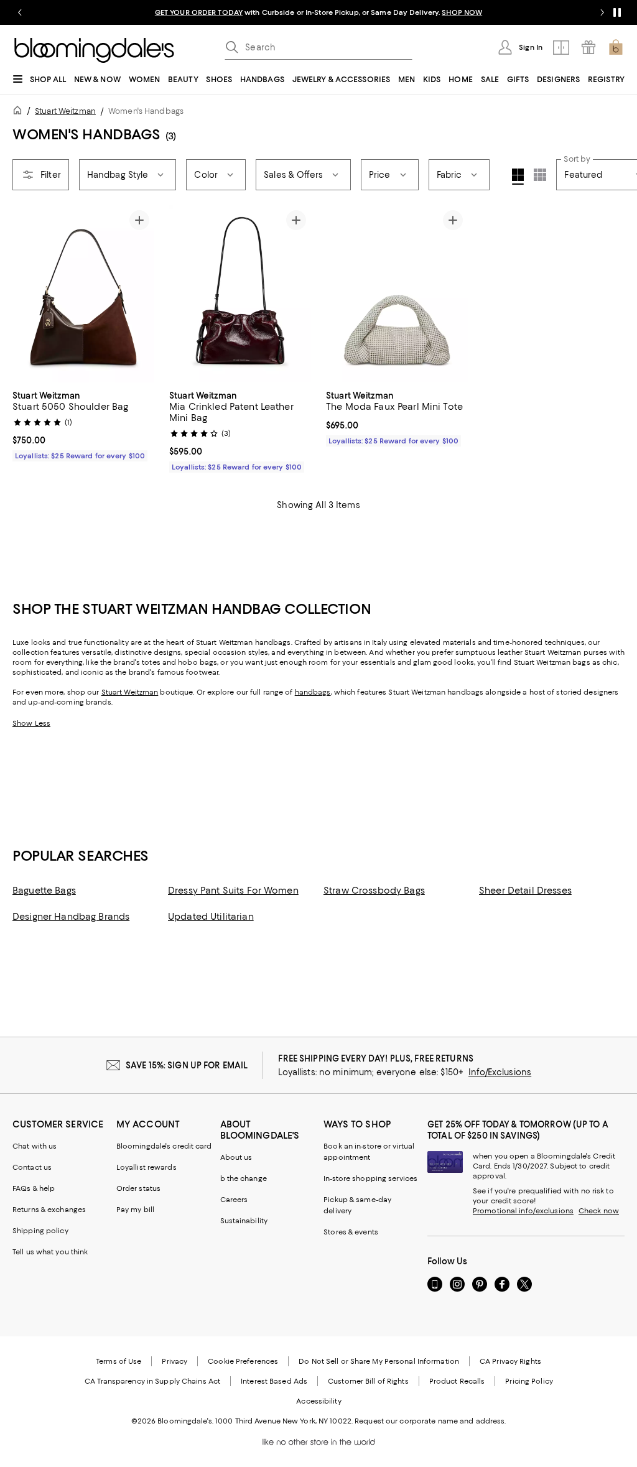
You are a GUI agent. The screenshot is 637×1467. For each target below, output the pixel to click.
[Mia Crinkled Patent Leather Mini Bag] (240, 293)
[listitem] (318, 12)
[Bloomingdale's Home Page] (94, 50)
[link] (83, 424)
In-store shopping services (370, 1178)
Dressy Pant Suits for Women (233, 890)
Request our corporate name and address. (430, 1421)
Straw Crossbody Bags (374, 890)
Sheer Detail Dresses (525, 890)
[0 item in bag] (616, 47)
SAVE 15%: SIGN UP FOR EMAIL (187, 1065)
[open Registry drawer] (588, 47)
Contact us (32, 1167)
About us (236, 1157)
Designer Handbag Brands (70, 916)
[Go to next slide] (602, 12)
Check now (599, 1210)
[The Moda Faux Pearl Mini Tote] (397, 293)
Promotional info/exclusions (523, 1210)
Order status (138, 1188)
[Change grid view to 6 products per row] (540, 175)
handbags (313, 692)
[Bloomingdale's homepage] (19, 112)
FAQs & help (33, 1188)
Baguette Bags (44, 890)
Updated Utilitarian (211, 916)
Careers (234, 1199)
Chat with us (34, 1146)
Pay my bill (135, 1209)
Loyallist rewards (146, 1167)
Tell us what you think (50, 1251)
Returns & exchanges (49, 1209)
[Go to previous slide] (19, 12)
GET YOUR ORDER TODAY (199, 12)
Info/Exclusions (499, 1072)
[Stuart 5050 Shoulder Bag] (83, 293)
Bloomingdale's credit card (164, 1146)
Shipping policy (40, 1230)
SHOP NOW (462, 12)
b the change (243, 1178)
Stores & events (350, 1232)
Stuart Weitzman (65, 111)
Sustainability (244, 1220)
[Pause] (617, 12)
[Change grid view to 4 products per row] (518, 177)
